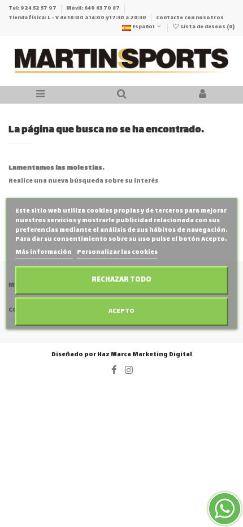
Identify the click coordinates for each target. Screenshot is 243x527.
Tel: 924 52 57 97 (33, 8)
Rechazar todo (121, 280)
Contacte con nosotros (190, 18)
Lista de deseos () (207, 27)
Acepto (121, 311)
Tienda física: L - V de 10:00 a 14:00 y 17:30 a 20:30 (77, 18)
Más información (44, 252)
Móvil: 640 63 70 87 (93, 8)
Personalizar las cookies (117, 252)
